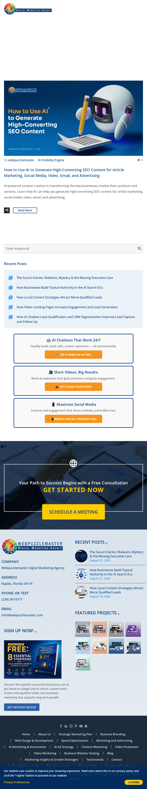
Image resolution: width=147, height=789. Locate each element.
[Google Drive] (85, 726)
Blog (110, 753)
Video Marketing (45, 753)
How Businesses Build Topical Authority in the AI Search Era (60, 287)
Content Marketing (94, 746)
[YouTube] (80, 726)
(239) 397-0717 (12, 599)
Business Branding (112, 734)
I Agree (133, 782)
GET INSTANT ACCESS (21, 707)
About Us (44, 734)
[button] (7, 210)
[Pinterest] (76, 726)
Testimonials (95, 759)
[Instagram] (71, 726)
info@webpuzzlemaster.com (22, 615)
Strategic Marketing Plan (75, 734)
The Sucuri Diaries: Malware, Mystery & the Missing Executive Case (65, 278)
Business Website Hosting (81, 753)
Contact (117, 759)
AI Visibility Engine (51, 160)
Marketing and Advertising (114, 740)
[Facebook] (61, 726)
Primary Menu (139, 9)
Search (141, 248)
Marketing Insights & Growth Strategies (51, 759)
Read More (25, 210)
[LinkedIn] (66, 726)
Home (69, 53)
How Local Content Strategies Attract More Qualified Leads (59, 297)
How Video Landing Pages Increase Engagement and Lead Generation (67, 307)
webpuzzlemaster (21, 160)
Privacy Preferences (16, 782)
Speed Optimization (74, 740)
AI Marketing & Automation (27, 746)
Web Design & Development (34, 740)
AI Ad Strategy (64, 746)
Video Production (126, 746)
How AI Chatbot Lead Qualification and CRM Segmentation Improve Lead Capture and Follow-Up (76, 319)
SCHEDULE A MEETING (73, 512)
